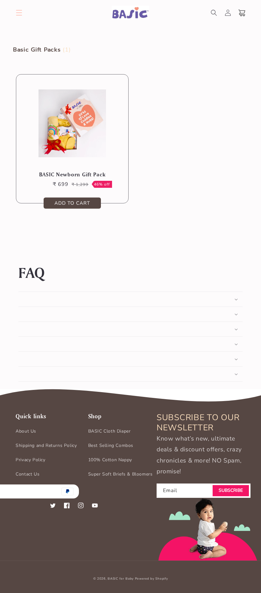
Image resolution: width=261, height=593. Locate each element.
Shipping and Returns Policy (46, 445)
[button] (19, 13)
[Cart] (242, 13)
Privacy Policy (30, 460)
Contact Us (27, 474)
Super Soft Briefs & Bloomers (120, 474)
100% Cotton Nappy (110, 460)
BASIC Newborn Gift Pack (72, 174)
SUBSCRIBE (231, 490)
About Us (26, 431)
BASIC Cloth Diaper (109, 431)
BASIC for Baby (121, 578)
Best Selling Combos (110, 445)
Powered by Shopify (151, 578)
